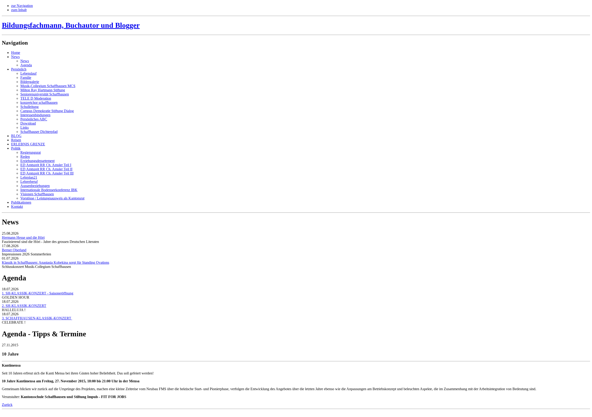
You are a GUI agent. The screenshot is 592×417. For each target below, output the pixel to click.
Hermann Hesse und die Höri (23, 237)
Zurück (7, 405)
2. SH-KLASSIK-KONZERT (24, 306)
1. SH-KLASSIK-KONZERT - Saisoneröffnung (37, 293)
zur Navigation (22, 6)
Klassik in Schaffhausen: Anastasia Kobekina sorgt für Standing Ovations (55, 262)
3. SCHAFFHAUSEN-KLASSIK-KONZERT (37, 318)
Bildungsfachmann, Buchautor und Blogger (71, 25)
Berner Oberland (14, 250)
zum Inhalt (19, 10)
